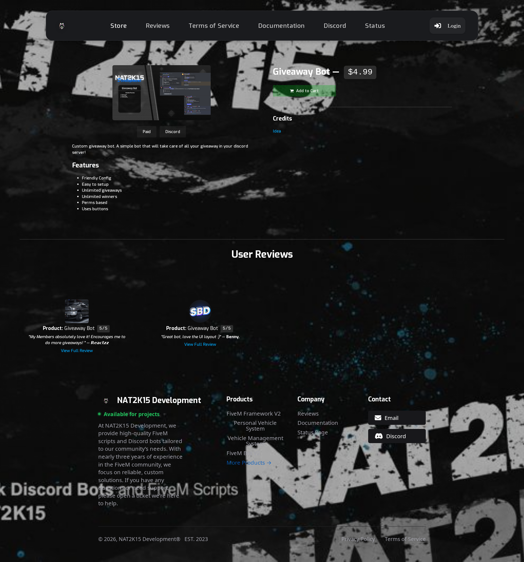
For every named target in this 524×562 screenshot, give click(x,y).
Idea (277, 131)
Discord (335, 26)
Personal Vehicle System (255, 425)
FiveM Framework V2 (254, 413)
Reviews (157, 26)
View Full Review (77, 350)
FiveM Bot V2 (243, 453)
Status (375, 26)
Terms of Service (214, 26)
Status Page (312, 432)
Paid (147, 131)
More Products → (249, 462)
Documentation (281, 26)
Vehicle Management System (255, 440)
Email (391, 418)
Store (119, 26)
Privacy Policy (358, 539)
